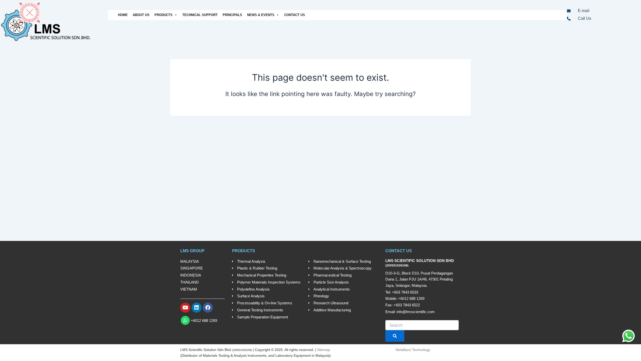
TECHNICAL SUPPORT (200, 15)
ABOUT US (141, 15)
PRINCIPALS (232, 15)
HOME (123, 15)
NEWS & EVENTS (260, 15)
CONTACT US (294, 15)
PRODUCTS (163, 15)
